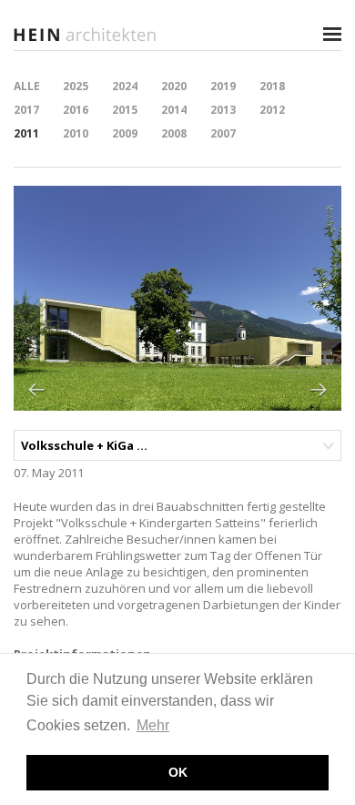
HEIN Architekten (86, 34)
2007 (223, 133)
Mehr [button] (153, 725)
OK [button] (178, 772)
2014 (174, 109)
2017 (26, 109)
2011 (26, 133)
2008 (174, 133)
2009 (124, 133)
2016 (75, 109)
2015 (124, 109)
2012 (272, 109)
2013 (223, 109)
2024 (124, 86)
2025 (75, 86)
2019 (223, 86)
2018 (272, 86)
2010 (75, 133)
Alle (27, 86)
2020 (174, 86)
